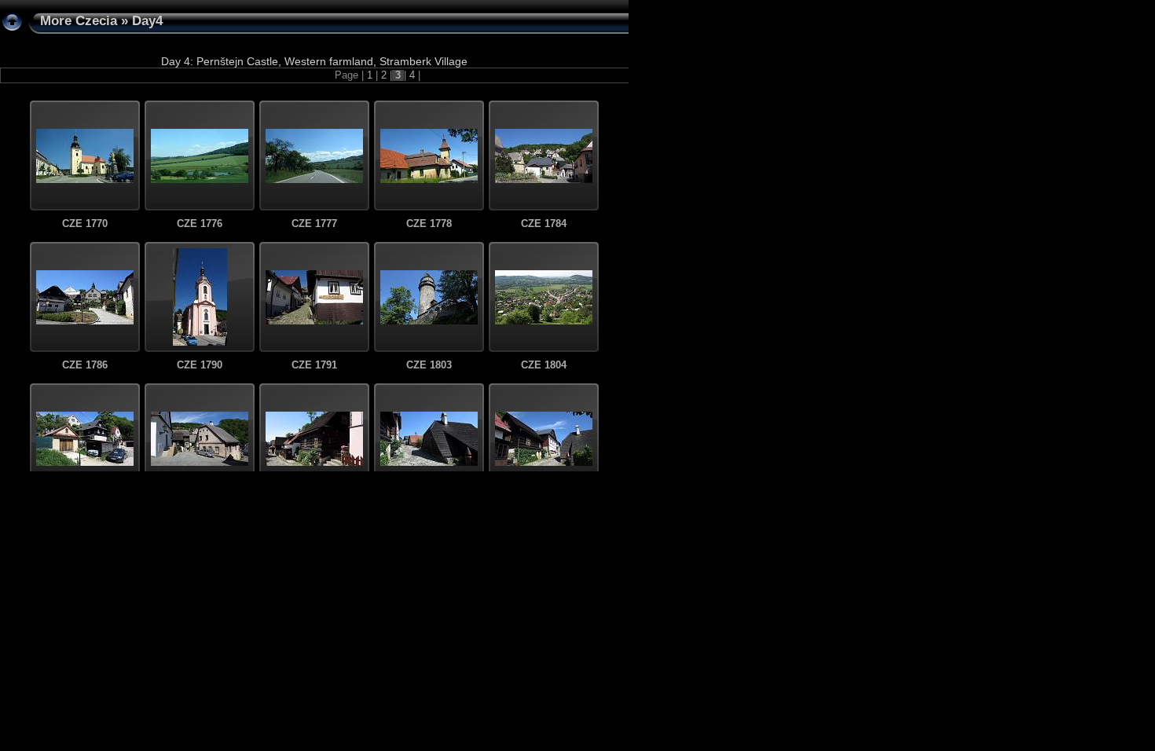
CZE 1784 (543, 223)
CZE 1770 (85, 223)
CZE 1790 (199, 365)
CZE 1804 (543, 365)
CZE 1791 (314, 365)
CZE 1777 (314, 223)
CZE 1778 (429, 223)
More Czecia (78, 20)
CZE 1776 (199, 223)
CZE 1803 (429, 365)
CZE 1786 (85, 365)
